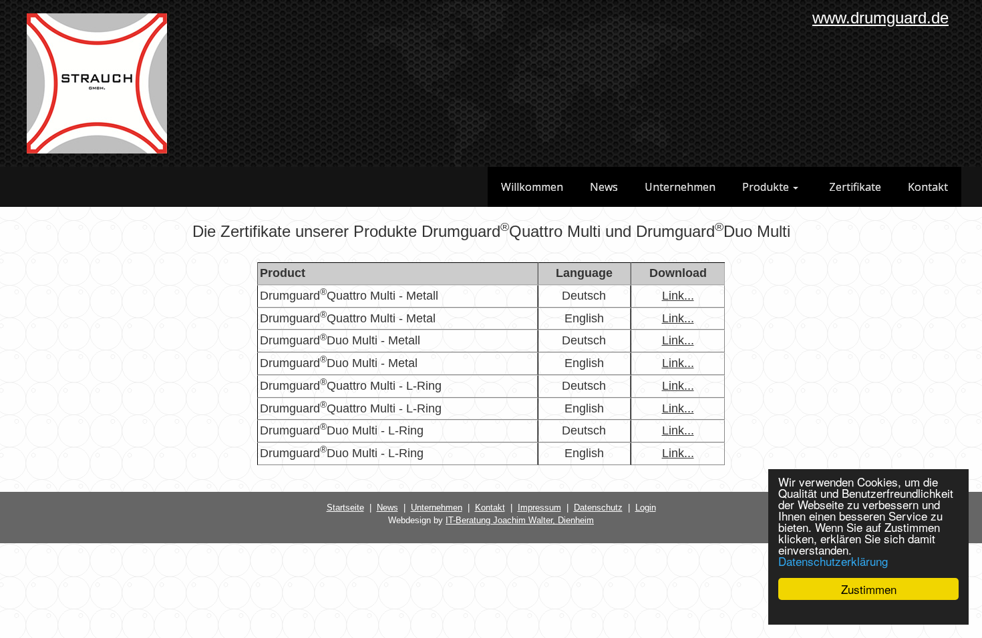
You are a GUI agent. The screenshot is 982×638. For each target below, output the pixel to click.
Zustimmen (868, 589)
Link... (678, 295)
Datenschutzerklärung (833, 561)
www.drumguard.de (880, 18)
